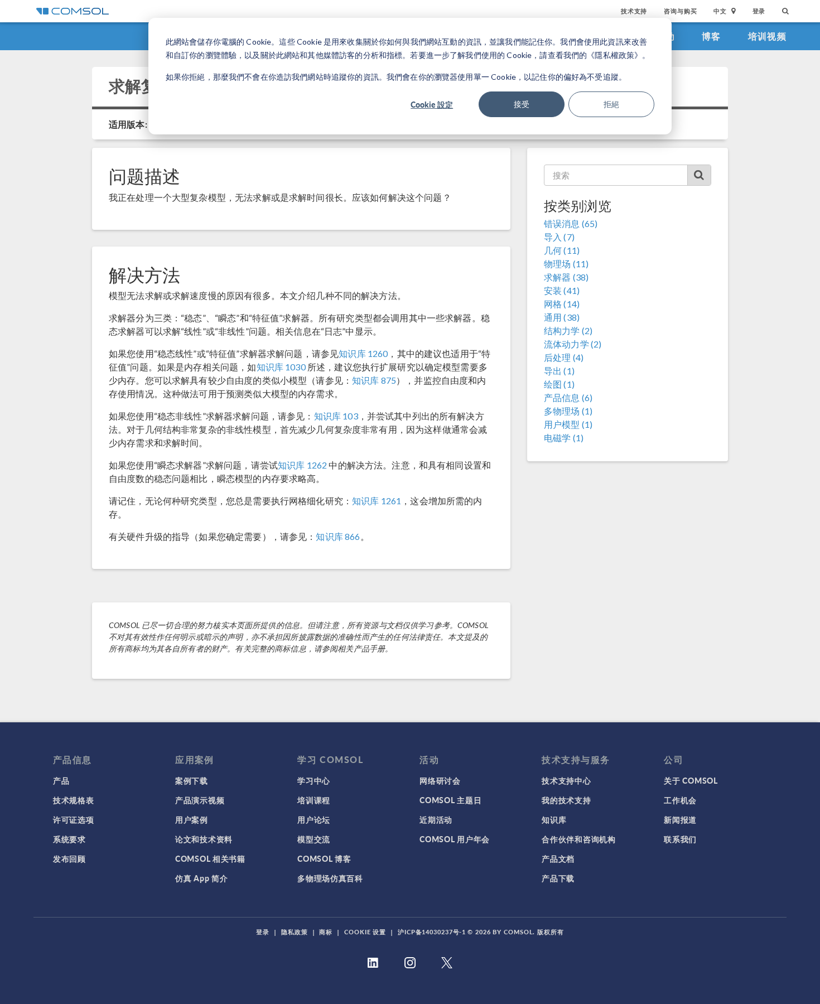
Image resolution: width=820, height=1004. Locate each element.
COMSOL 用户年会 (454, 838)
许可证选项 (73, 819)
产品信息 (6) (568, 397)
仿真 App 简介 (201, 878)
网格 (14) (562, 303)
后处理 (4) (563, 357)
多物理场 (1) (568, 411)
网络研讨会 (440, 780)
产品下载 (558, 878)
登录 (759, 11)
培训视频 (767, 36)
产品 (61, 780)
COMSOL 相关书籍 (210, 858)
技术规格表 (73, 799)
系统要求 (69, 838)
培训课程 (313, 799)
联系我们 (680, 838)
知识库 (554, 819)
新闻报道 (680, 819)
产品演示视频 (199, 799)
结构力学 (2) (568, 330)
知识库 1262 (302, 465)
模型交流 (313, 838)
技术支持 (634, 11)
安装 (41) (562, 290)
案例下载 (191, 780)
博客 (711, 36)
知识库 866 (338, 536)
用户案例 (191, 819)
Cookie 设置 (365, 932)
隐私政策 (294, 932)
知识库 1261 (376, 500)
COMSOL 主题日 (450, 799)
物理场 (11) (566, 263)
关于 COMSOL (690, 780)
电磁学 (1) (563, 437)
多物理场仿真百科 (330, 878)
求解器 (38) (566, 277)
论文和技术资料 (204, 838)
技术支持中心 (566, 780)
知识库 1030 (281, 366)
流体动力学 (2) (572, 344)
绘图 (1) (559, 384)
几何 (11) (562, 250)
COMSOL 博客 (324, 858)
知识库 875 (374, 380)
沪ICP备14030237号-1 (432, 932)
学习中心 (313, 780)
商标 (325, 932)
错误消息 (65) (570, 223)
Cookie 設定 (432, 104)
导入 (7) (559, 236)
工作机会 (680, 799)
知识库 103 (336, 416)
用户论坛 (313, 819)
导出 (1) (559, 370)
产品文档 (558, 858)
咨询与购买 (680, 11)
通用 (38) (562, 317)
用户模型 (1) (568, 424)
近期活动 (435, 819)
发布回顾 (69, 858)
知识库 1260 (363, 353)
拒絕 (611, 104)
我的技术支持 (566, 799)
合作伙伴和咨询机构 (578, 838)
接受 (521, 104)
